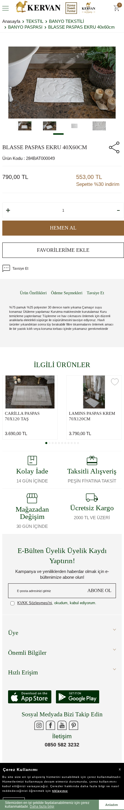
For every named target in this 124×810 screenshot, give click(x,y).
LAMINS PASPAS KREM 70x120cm (92, 416)
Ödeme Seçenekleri (66, 293)
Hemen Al (63, 228)
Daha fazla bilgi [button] (42, 807)
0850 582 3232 (62, 745)
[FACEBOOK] (50, 725)
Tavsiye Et (20, 269)
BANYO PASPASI (25, 27)
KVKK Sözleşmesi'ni (34, 603)
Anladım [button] (111, 805)
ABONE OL (99, 590)
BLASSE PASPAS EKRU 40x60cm (81, 27)
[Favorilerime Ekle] (51, 381)
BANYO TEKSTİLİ (66, 21)
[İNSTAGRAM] (39, 725)
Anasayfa (11, 21)
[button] (58, 134)
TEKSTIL (34, 21)
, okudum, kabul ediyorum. (56, 603)
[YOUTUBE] (62, 725)
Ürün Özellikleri (33, 293)
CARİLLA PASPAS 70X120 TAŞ (22, 416)
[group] (62, 82)
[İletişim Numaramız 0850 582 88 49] (85, 725)
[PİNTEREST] (73, 725)
